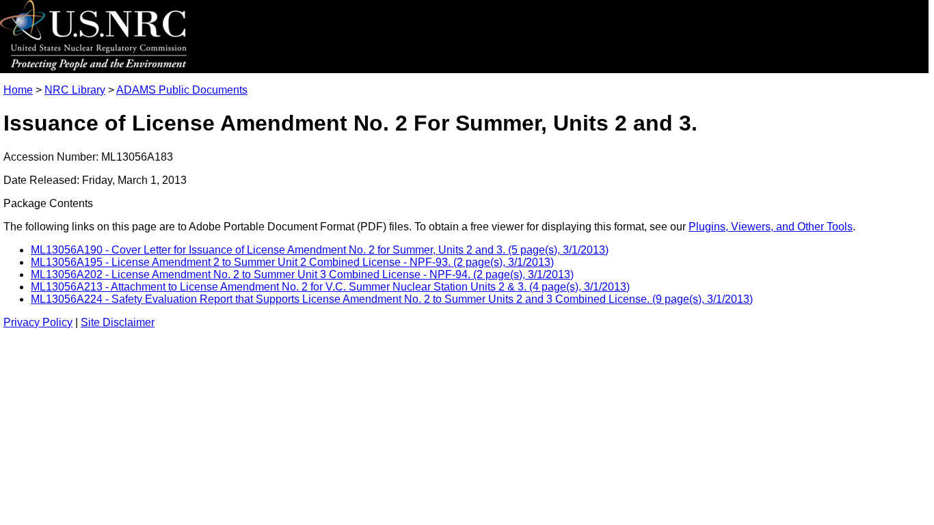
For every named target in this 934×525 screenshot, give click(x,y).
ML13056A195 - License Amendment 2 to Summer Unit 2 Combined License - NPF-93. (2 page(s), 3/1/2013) (292, 262)
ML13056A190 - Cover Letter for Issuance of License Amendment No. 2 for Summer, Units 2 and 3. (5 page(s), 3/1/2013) (320, 250)
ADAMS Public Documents (182, 90)
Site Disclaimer (118, 322)
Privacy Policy (37, 322)
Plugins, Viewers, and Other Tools (771, 226)
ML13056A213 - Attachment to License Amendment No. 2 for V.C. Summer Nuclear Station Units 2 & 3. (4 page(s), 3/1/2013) (330, 287)
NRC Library (74, 90)
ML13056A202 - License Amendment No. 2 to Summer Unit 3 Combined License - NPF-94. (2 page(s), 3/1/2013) (302, 274)
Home (18, 90)
